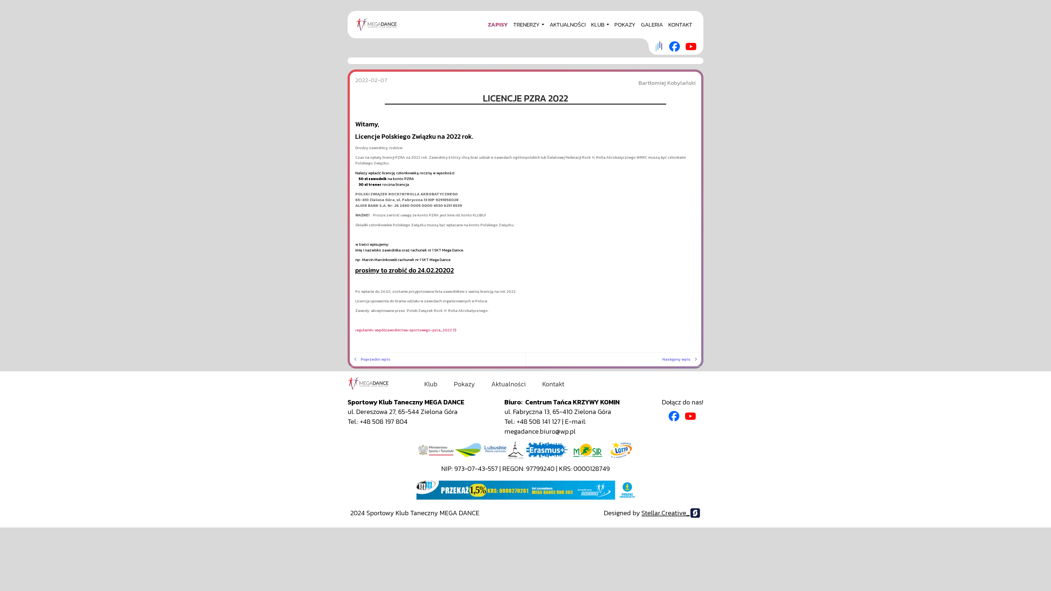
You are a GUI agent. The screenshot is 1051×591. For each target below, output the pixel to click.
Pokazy (464, 384)
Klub (430, 384)
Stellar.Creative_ (666, 513)
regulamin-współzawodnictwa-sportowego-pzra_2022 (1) (405, 330)
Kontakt (553, 384)
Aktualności (508, 384)
